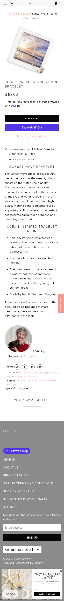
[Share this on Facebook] (24, 366)
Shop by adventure (19, 491)
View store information (21, 159)
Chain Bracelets (14, 376)
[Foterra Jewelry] (32, 3)
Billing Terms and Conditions (28, 483)
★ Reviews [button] (60, 303)
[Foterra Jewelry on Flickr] (4, 441)
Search (9, 459)
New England (12, 384)
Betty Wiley (30, 356)
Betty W (21, 380)
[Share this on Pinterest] (32, 366)
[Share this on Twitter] (16, 366)
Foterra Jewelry (21, 558)
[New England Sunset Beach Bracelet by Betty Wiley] (32, 50)
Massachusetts (48, 380)
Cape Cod (33, 380)
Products (23, 13)
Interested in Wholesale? (25, 499)
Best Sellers (25, 372)
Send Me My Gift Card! (47, 594)
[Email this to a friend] (39, 366)
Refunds (10, 507)
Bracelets (52, 372)
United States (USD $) (20, 549)
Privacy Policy (15, 475)
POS (6, 562)
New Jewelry (31, 376)
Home (11, 13)
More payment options (32, 136)
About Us (11, 467)
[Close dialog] (60, 571)
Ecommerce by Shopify (29, 562)
